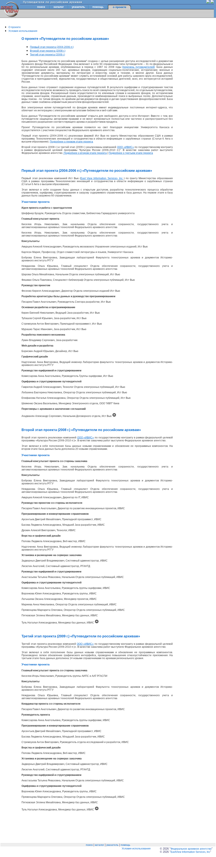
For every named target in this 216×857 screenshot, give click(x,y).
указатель (78, 6)
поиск (41, 6)
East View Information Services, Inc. (102, 178)
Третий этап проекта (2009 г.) (47, 54)
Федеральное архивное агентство (191, 848)
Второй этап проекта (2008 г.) (47, 50)
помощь (98, 6)
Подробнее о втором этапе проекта (85, 153)
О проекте (14, 27)
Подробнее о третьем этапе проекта (131, 153)
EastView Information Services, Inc (190, 851)
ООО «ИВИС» (125, 147)
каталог (59, 6)
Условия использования (22, 31)
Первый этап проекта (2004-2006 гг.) (52, 47)
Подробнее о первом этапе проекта (71, 141)
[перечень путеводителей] (138, 67)
